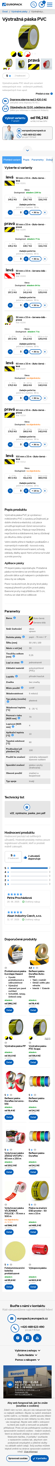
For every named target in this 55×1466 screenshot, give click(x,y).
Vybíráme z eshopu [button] (26, 1350)
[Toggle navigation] (33, 4)
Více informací (31, 1451)
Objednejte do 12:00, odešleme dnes (30, 107)
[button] (19, 54)
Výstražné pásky (19, 11)
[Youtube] (37, 1338)
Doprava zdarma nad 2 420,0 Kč (28, 99)
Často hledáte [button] (26, 1355)
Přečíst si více (42, 93)
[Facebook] (27, 1338)
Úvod (5, 11)
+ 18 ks (35, 491)
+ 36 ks (35, 212)
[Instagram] (17, 1338)
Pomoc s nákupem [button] (25, 1359)
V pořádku (41, 1458)
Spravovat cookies (18, 1458)
